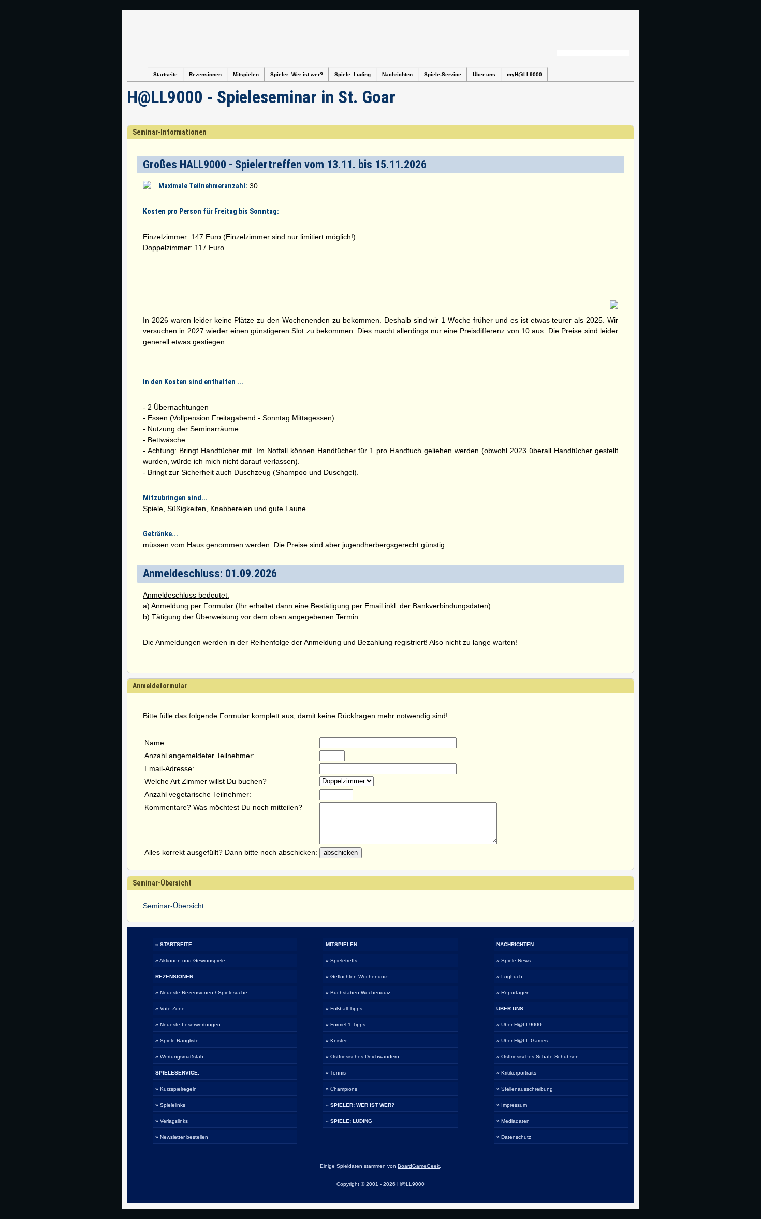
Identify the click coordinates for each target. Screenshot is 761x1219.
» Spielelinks (170, 1105)
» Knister (336, 1040)
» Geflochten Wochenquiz (357, 976)
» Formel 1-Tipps (345, 1024)
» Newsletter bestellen (181, 1137)
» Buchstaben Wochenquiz (358, 992)
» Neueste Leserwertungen (188, 1024)
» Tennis (336, 1073)
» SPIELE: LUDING (349, 1121)
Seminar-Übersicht (173, 906)
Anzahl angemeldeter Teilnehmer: (199, 755)
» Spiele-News (513, 960)
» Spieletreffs (341, 960)
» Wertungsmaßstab (179, 1057)
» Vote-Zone (170, 1008)
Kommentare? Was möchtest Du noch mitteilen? (223, 807)
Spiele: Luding (352, 74)
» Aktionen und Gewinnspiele (190, 960)
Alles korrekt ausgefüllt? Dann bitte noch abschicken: (230, 852)
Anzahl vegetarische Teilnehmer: (197, 794)
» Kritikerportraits (516, 1073)
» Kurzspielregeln (176, 1089)
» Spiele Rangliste (177, 1040)
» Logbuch (509, 976)
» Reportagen (513, 992)
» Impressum (511, 1105)
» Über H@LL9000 (519, 1024)
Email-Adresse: (169, 768)
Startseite (165, 74)
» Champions (341, 1089)
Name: (155, 742)
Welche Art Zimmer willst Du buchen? (205, 781)
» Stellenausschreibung (524, 1089)
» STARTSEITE (173, 944)
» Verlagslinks (171, 1121)
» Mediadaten (513, 1121)
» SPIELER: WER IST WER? (360, 1105)
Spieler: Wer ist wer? (296, 74)
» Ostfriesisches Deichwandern (362, 1057)
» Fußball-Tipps (344, 1008)
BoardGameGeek (419, 1166)
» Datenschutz (513, 1137)
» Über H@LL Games (522, 1040)
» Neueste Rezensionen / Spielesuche (201, 992)
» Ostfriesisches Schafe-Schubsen (537, 1057)
